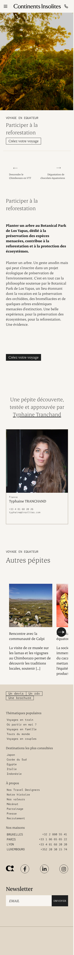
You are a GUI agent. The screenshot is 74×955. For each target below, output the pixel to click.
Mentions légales (50, 939)
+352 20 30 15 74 (54, 849)
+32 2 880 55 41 (54, 834)
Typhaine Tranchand (37, 414)
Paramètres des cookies (53, 945)
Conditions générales (52, 932)
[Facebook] (25, 869)
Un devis (16, 693)
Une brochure (19, 698)
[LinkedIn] (44, 869)
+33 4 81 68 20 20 (53, 844)
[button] (61, 632)
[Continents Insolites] (10, 868)
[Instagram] (63, 869)
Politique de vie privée (17, 945)
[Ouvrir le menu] (5, 6)
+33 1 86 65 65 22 (53, 839)
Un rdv (34, 693)
